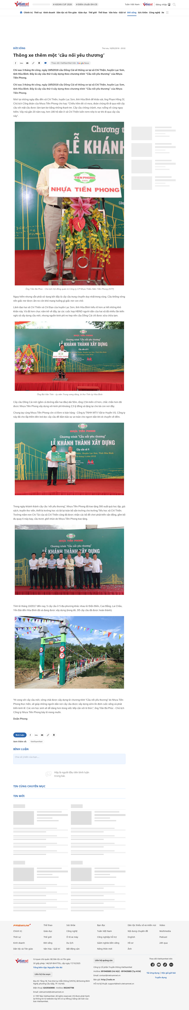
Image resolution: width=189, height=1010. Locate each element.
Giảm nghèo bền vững (108, 942)
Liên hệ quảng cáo (104, 960)
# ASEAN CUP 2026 (62, 4)
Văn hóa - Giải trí (117, 12)
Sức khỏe (143, 12)
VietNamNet (37, 741)
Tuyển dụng (161, 977)
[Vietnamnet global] (147, 5)
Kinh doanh (49, 12)
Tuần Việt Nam (132, 4)
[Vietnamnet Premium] (22, 926)
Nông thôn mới (104, 948)
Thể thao (102, 12)
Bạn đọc (101, 925)
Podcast (163, 937)
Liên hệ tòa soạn (42, 974)
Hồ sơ (130, 942)
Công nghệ (154, 12)
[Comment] (45, 63)
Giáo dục (82, 12)
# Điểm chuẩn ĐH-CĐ (86, 4)
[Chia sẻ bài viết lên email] (27, 63)
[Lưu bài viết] (39, 63)
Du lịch (69, 942)
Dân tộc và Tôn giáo (67, 12)
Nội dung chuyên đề (138, 931)
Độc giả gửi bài (169, 973)
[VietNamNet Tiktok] (165, 966)
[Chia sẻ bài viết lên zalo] (21, 63)
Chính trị (28, 12)
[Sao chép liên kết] (33, 63)
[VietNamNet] (21, 12)
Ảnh (130, 948)
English (131, 937)
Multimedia (165, 931)
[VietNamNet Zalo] (171, 966)
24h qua (163, 942)
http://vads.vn (108, 979)
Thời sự (38, 12)
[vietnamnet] (22, 7)
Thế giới (93, 12)
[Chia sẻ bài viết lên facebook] (15, 63)
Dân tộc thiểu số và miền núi (142, 925)
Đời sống (131, 12)
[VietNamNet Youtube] (159, 966)
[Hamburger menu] (167, 12)
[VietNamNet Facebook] (153, 966)
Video (162, 925)
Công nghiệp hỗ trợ (107, 937)
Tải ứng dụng (153, 973)
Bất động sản (73, 948)
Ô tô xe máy (72, 937)
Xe (163, 12)
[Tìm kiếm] (174, 4)
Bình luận (20, 735)
